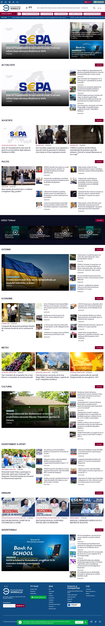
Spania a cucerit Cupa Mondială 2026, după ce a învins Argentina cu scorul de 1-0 (90, 470)
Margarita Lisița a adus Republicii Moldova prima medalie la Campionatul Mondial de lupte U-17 (56, 461)
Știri (38, 7)
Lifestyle (59, 7)
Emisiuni (78, 7)
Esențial (77, 518)
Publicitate (33, 593)
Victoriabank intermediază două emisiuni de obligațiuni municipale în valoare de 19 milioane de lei (89, 545)
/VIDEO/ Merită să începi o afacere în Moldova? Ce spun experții (90, 326)
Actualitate (10, 45)
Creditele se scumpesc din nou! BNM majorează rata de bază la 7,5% (56, 333)
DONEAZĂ (79, 622)
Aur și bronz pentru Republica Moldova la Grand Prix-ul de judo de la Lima (56, 451)
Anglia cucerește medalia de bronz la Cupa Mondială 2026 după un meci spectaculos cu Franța (56, 480)
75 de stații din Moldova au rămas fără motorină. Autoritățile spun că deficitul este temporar (90, 317)
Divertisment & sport (71, 7)
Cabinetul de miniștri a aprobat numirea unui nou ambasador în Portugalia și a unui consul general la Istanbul (56, 194)
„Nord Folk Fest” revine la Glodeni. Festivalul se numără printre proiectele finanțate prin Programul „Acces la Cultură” (89, 405)
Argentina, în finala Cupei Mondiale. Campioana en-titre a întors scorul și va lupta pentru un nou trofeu (90, 480)
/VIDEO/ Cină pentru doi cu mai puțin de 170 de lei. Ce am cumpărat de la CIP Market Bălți (90, 554)
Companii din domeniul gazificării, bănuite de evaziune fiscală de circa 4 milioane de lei (18, 328)
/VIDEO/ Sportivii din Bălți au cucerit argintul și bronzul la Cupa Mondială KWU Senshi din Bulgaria (56, 470)
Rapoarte (69, 599)
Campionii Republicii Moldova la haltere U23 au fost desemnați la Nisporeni (89, 461)
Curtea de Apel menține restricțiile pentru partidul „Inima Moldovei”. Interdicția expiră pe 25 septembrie (56, 205)
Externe (50, 7)
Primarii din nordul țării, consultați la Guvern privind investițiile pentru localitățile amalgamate (56, 180)
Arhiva (87, 593)
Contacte (88, 589)
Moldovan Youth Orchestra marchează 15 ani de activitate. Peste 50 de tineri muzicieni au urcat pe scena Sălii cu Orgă (89, 395)
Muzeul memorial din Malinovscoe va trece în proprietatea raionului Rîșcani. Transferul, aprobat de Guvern (33, 416)
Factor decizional (18, 518)
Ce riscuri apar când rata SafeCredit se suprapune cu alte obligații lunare (56, 326)
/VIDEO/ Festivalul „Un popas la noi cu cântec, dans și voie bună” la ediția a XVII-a (90, 434)
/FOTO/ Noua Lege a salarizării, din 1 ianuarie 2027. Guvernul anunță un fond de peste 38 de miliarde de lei (90, 306)
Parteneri (32, 591)
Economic (54, 7)
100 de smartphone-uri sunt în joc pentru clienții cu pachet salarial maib (89, 537)
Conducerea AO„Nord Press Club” (75, 591)
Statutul (69, 601)
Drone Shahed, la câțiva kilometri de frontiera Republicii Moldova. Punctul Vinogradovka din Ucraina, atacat (90, 72)
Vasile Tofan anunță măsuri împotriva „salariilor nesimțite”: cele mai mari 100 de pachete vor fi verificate (90, 335)
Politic (46, 7)
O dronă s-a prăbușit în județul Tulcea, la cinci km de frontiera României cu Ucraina (88, 287)
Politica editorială (72, 595)
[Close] (85, 622)
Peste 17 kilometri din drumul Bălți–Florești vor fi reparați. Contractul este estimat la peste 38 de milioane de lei (56, 306)
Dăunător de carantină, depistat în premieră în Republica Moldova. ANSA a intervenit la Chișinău (89, 89)
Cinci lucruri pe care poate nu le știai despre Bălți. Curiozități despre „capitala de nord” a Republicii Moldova (89, 108)
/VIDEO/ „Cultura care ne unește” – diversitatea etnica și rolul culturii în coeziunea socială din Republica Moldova (89, 425)
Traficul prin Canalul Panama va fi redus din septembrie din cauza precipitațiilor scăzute (89, 257)
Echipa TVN (33, 589)
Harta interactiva (90, 591)
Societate (42, 7)
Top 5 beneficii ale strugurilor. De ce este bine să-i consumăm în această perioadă (89, 80)
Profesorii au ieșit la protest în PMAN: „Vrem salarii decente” (54, 316)
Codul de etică (71, 597)
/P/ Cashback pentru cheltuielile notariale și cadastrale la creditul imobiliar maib (88, 574)
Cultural (64, 7)
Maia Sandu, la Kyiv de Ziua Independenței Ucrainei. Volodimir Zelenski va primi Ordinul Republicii (90, 169)
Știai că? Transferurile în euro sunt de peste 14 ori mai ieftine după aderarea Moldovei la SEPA (16, 150)
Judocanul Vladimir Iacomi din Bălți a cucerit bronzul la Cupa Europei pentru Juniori (90, 451)
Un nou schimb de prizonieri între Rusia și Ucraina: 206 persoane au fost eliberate (90, 277)
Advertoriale (85, 7)
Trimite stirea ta (90, 595)
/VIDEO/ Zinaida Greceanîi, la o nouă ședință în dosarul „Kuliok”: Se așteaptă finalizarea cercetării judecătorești (56, 170)
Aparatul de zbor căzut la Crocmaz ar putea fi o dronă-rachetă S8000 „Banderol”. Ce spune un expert (90, 193)
